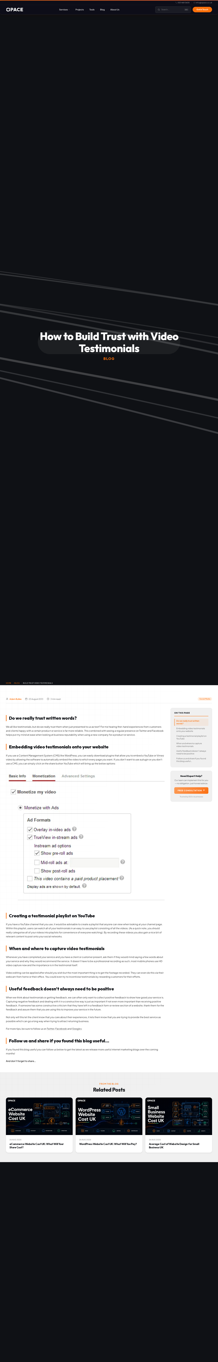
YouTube (148, 755)
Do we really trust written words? (187, 722)
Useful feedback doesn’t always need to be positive (191, 752)
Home (8, 683)
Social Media (204, 699)
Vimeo (160, 755)
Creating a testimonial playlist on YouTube (191, 737)
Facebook (61, 1028)
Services (63, 9)
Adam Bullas (15, 699)
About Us (114, 9)
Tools (91, 9)
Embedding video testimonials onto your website (190, 729)
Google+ (77, 1028)
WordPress (71, 755)
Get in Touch (202, 9)
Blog (102, 9)
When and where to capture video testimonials (189, 744)
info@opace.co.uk (204, 2)
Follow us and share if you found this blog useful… (191, 759)
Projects (79, 9)
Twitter (50, 1028)
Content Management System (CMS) (39, 755)
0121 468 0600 (184, 2)
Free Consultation (191, 790)
